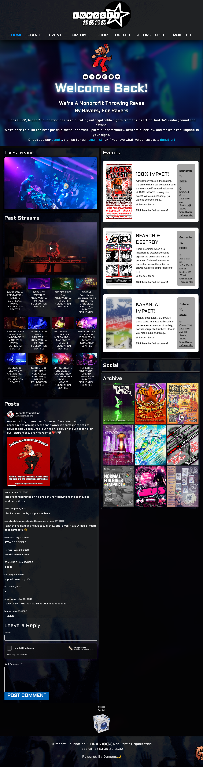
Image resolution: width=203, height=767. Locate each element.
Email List (181, 35)
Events (56, 35)
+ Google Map (186, 215)
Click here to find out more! (152, 210)
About (34, 35)
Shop (102, 35)
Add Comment (13, 664)
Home (17, 35)
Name (7, 632)
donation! (167, 140)
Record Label (151, 35)
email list (95, 140)
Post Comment (26, 696)
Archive (80, 35)
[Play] (51, 248)
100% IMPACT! (152, 174)
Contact (122, 35)
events (57, 140)
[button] (15, 296)
